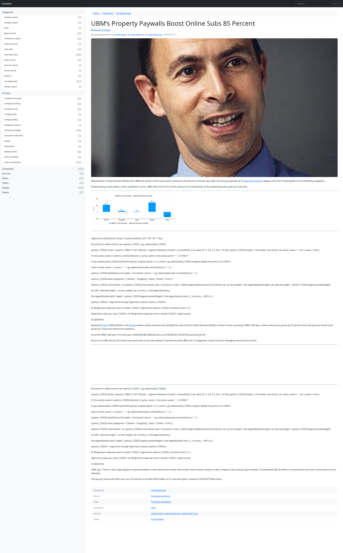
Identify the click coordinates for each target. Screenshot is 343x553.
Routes (132, 325)
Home (96, 13)
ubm (153, 507)
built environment (253, 180)
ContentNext (157, 519)
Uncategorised (123, 13)
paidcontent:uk (137, 34)
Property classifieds (161, 501)
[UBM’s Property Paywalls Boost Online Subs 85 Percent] (214, 107)
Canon (105, 325)
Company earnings (160, 496)
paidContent (121, 34)
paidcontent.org (155, 34)
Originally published (100, 34)
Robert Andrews (102, 30)
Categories (107, 13)
